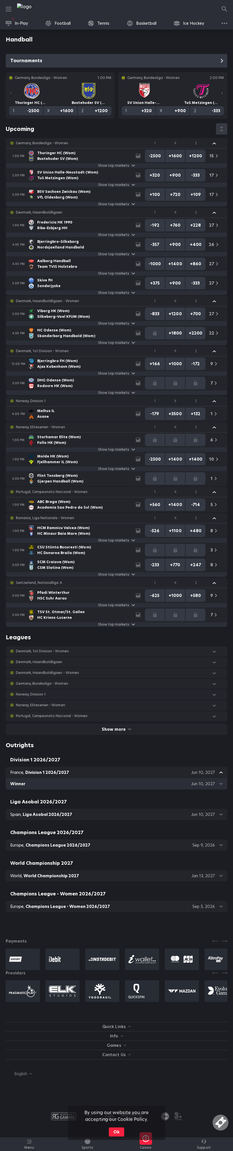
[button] (116, 143)
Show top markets (113, 165)
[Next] (222, 93)
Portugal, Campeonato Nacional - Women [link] (52, 492)
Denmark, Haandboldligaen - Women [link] (47, 301)
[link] (37, 9)
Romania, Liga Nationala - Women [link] (45, 518)
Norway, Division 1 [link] (31, 401)
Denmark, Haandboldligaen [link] (39, 212)
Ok (116, 1132)
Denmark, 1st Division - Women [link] (42, 351)
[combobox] (19, 1074)
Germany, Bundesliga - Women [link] (42, 143)
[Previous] (11, 93)
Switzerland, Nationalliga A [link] (39, 582)
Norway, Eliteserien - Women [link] (40, 427)
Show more (113, 729)
